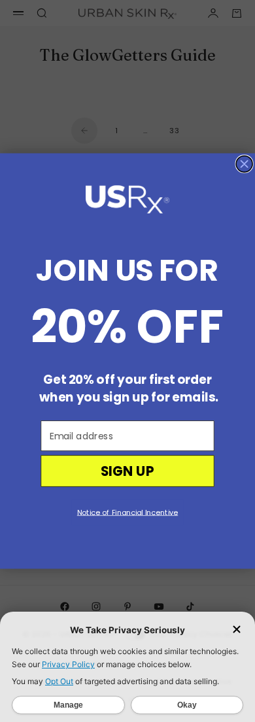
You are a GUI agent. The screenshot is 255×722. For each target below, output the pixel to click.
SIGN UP (128, 471)
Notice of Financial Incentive (127, 512)
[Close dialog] (244, 164)
